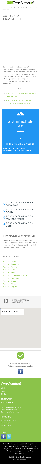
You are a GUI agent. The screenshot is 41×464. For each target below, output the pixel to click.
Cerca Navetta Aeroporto (10, 412)
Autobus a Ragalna (10, 287)
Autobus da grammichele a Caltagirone (19, 203)
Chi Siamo (4, 394)
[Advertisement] (20, 43)
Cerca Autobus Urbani (9, 410)
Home (3, 8)
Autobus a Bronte (9, 281)
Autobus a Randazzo (10, 273)
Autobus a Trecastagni (11, 278)
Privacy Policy (6, 423)
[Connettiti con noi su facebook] (20, 373)
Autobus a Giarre (9, 270)
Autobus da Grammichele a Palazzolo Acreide (19, 217)
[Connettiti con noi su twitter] (8, 438)
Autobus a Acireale (10, 267)
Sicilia (18, 8)
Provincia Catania (25, 8)
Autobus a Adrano (9, 284)
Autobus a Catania (10, 261)
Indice (20, 88)
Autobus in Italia (11, 8)
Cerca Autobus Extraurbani (11, 407)
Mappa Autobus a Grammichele (22, 104)
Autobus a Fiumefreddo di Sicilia (15, 275)
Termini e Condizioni (8, 421)
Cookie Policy (6, 425)
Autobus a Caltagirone (11, 264)
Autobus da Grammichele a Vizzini (19, 224)
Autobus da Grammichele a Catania (19, 210)
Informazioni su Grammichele (18, 100)
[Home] (20, 3)
